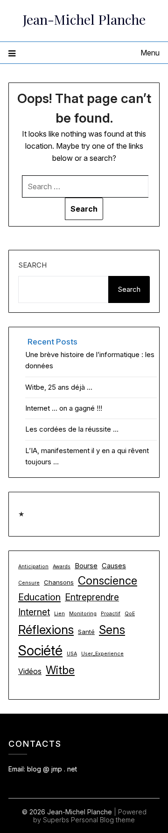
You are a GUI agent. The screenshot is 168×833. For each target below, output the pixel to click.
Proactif (110, 614)
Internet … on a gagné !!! (63, 408)
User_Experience (102, 654)
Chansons (59, 582)
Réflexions (46, 629)
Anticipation (33, 567)
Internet (34, 612)
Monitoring (83, 614)
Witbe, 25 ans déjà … (58, 387)
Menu (150, 52)
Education (39, 597)
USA (72, 654)
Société (40, 650)
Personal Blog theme (103, 820)
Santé (86, 631)
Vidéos (30, 671)
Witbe (60, 670)
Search (32, 265)
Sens (112, 629)
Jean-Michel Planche (84, 19)
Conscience (107, 580)
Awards (61, 567)
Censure (29, 583)
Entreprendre (92, 597)
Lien (59, 614)
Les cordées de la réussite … (72, 429)
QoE (130, 614)
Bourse (86, 566)
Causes (114, 566)
